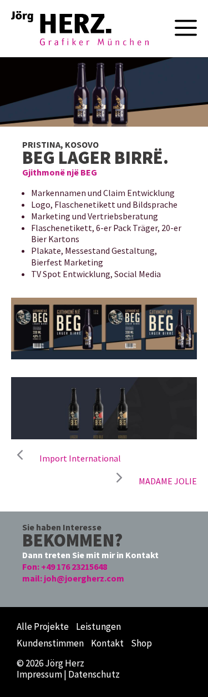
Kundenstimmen (50, 643)
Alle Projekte (43, 626)
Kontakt (107, 643)
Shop (141, 643)
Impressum (39, 674)
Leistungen (98, 626)
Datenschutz (94, 674)
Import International (80, 458)
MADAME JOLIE (168, 481)
